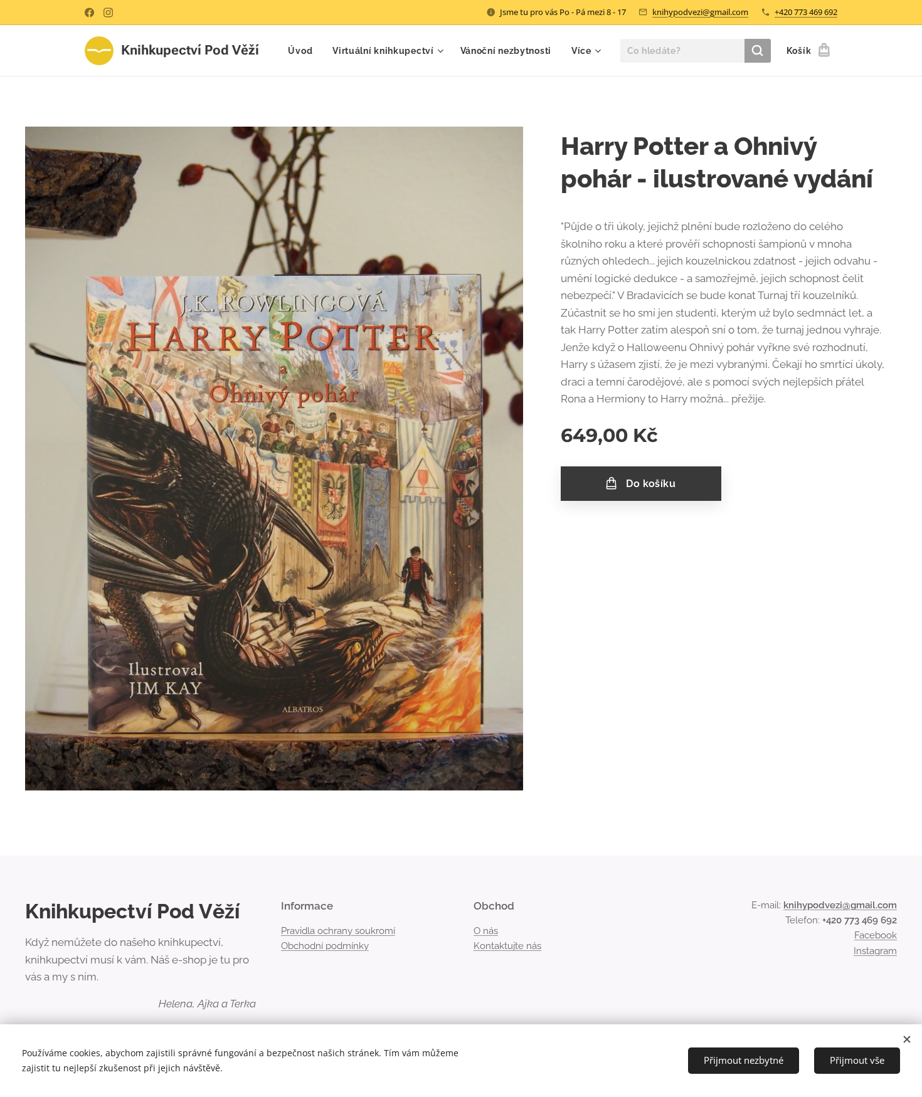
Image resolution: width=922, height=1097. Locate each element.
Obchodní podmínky (325, 946)
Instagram (875, 951)
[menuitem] (303, 50)
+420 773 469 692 (806, 12)
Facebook (875, 935)
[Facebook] (89, 12)
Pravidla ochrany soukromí (338, 931)
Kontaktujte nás (507, 946)
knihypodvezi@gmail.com (700, 12)
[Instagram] (108, 12)
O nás (486, 931)
